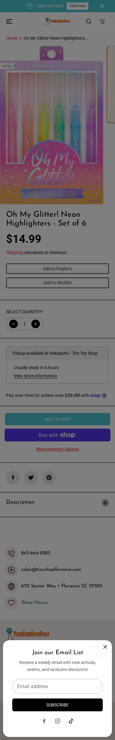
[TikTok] (71, 721)
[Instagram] (57, 721)
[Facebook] (44, 721)
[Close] (105, 647)
